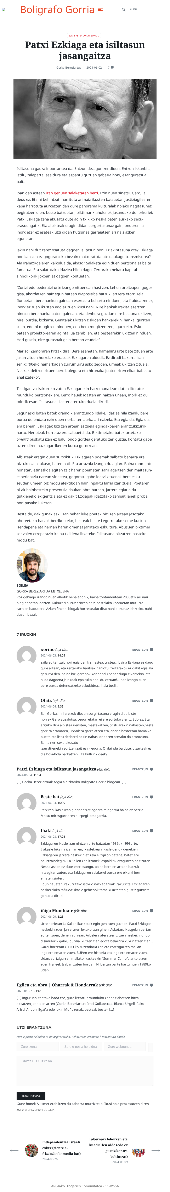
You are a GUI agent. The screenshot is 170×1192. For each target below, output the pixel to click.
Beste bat (50, 797)
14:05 (61, 655)
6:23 (60, 916)
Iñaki (46, 830)
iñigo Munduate (57, 910)
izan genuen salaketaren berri (72, 192)
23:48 (37, 991)
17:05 (61, 836)
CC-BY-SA (112, 1186)
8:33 (60, 706)
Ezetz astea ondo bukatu (84, 35)
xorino (48, 649)
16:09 (61, 803)
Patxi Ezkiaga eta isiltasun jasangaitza (56, 769)
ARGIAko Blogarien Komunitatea (76, 1186)
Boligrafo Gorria (57, 9)
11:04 (37, 775)
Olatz (46, 700)
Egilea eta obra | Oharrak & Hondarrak (57, 985)
